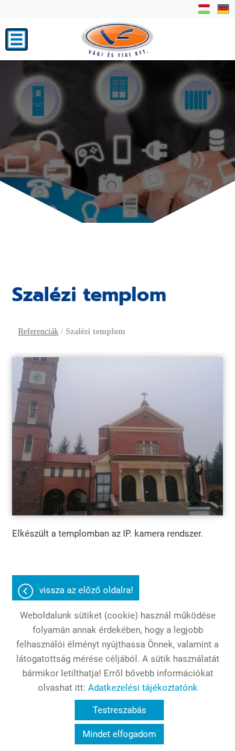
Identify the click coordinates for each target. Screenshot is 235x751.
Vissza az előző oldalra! (86, 590)
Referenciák (38, 331)
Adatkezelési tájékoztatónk (143, 687)
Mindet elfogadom (119, 734)
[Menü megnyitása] (16, 39)
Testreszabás (119, 710)
